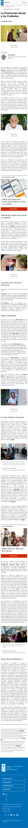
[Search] (6, 797)
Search (23, 2)
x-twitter (8, 815)
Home (2, 6)
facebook (5, 815)
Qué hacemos (7, 782)
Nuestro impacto (8, 786)
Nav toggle (25, 3)
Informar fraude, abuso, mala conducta (12, 804)
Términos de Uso (7, 811)
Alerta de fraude (6, 809)
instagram (11, 815)
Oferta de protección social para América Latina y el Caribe (14, 201)
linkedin (14, 815)
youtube (17, 815)
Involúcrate (6, 789)
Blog (13, 6)
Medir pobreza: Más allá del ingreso (12, 549)
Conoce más (13, 209)
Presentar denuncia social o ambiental (12, 806)
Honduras (6, 2)
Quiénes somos (7, 779)
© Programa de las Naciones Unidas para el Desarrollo (12, 821)
